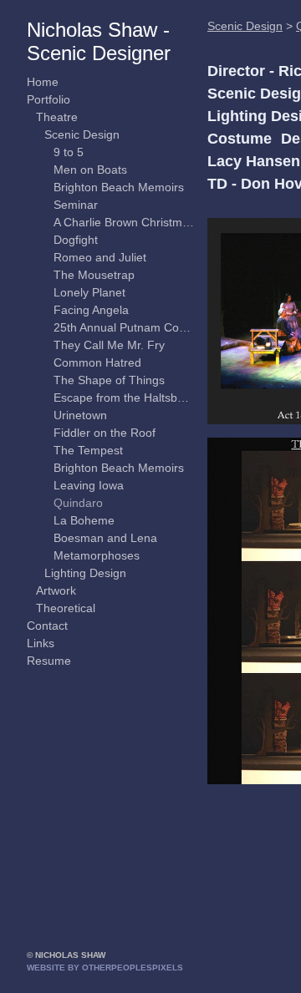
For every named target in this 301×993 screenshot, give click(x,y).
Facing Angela (91, 310)
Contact (47, 625)
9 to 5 (69, 152)
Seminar (76, 204)
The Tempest (88, 450)
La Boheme (84, 520)
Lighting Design (85, 573)
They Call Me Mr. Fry (109, 345)
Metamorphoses (97, 555)
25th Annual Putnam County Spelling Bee (124, 327)
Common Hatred (97, 362)
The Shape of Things (109, 380)
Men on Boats (90, 169)
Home (43, 82)
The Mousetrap (94, 274)
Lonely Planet (89, 292)
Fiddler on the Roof (105, 432)
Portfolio (48, 99)
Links (40, 643)
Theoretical (65, 608)
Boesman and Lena (105, 538)
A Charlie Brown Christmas (124, 222)
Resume (49, 660)
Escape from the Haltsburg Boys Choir (124, 397)
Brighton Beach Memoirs (119, 187)
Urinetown (80, 415)
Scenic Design (82, 134)
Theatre (57, 117)
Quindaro (78, 502)
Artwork (56, 590)
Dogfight (76, 239)
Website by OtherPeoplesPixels (105, 967)
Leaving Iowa (89, 485)
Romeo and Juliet (100, 257)
